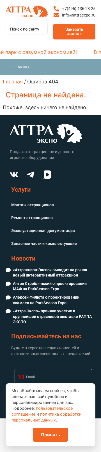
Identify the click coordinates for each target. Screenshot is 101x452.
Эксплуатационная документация (43, 230)
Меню (23, 67)
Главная (13, 82)
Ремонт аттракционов (32, 218)
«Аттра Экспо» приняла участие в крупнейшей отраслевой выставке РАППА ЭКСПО (52, 316)
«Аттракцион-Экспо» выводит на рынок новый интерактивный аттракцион (50, 273)
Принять (50, 434)
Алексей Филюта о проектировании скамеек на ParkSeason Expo (46, 300)
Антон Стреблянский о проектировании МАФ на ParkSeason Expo (50, 286)
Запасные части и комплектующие (44, 243)
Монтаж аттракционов (32, 205)
